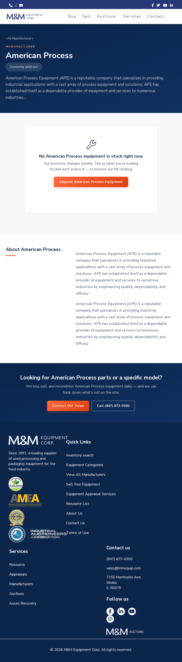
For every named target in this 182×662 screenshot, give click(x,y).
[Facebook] (110, 611)
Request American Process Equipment (91, 182)
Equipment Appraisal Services (91, 494)
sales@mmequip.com (123, 568)
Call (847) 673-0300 (113, 406)
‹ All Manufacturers (19, 38)
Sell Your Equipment (83, 484)
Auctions (106, 16)
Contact (155, 16)
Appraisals (18, 574)
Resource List (77, 503)
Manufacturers (21, 584)
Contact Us (75, 523)
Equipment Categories (84, 465)
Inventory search (79, 455)
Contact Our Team (68, 406)
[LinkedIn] (121, 611)
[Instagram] (110, 619)
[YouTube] (132, 611)
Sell (86, 16)
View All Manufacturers (85, 474)
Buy (72, 16)
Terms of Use (77, 532)
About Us (74, 513)
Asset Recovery (22, 603)
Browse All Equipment (91, 194)
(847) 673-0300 (119, 559)
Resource (17, 564)
